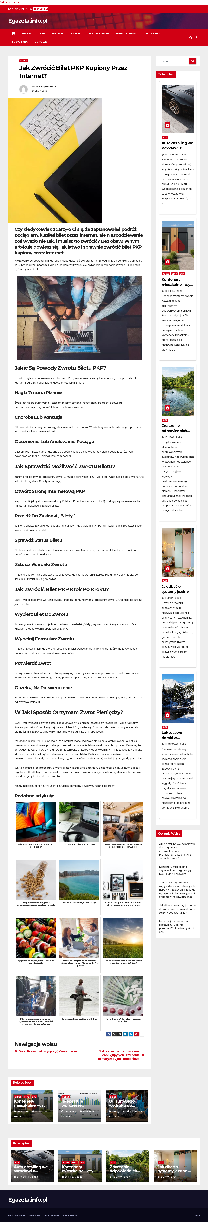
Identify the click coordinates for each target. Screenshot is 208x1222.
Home (197, 1215)
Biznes (27, 33)
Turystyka (20, 41)
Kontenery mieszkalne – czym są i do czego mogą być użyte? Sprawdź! (175, 870)
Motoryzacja (99, 33)
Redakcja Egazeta (45, 86)
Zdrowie (41, 41)
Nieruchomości (127, 33)
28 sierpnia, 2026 (175, 154)
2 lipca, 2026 (173, 598)
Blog (26, 1097)
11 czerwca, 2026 (175, 744)
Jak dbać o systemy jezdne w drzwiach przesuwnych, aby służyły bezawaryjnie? (177, 909)
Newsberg (56, 1215)
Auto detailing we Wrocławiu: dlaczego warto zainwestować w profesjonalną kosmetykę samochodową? (177, 851)
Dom (42, 33)
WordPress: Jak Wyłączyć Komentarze (48, 1051)
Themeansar (71, 1215)
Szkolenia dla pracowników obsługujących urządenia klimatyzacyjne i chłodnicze (119, 1055)
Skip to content (9, 2)
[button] (190, 37)
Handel (76, 33)
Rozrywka (153, 33)
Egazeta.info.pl (27, 20)
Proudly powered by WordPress (24, 1215)
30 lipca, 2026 (173, 291)
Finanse (58, 33)
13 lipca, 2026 (173, 437)
